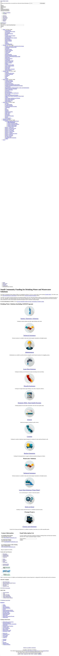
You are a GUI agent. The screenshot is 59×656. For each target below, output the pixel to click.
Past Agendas (7, 32)
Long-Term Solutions (29, 369)
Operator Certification (9, 61)
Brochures (5, 560)
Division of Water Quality (12, 125)
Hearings (6, 109)
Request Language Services (8, 610)
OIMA (4, 604)
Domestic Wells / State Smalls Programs (29, 403)
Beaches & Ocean (8, 49)
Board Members (8, 30)
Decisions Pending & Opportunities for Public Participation (9, 623)
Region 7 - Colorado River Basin (11, 133)
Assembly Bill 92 (48, 294)
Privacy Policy (5, 635)
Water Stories (5, 17)
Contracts (7, 53)
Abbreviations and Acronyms (8, 621)
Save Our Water (6, 583)
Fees (6, 108)
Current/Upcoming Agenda (10, 31)
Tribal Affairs (5, 615)
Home (4, 282)
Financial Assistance (8, 58)
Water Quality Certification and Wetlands (12, 98)
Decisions (7, 110)
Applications (7, 107)
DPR (29, 653)
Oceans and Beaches (9, 89)
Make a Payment (6, 594)
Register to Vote (6, 586)
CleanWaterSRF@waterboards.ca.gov (11, 541)
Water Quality (5, 79)
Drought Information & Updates (11, 55)
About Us (4, 15)
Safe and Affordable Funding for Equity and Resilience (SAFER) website (30, 301)
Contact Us (5, 18)
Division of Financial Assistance (13, 124)
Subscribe (4, 19)
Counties (29, 436)
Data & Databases (6, 606)
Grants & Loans (6, 627)
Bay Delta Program (8, 104)
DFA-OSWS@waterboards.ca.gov (10, 537)
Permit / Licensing (8, 62)
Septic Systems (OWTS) (9, 65)
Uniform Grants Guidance (8, 597)
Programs (5, 45)
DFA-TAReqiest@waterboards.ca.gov (8, 546)
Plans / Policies (5, 629)
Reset (2, 8)
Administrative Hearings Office (10, 47)
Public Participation (8, 44)
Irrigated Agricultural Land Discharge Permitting (14, 85)
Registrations (7, 114)
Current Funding (6, 564)
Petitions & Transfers (9, 111)
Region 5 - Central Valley (9, 131)
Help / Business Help (7, 596)
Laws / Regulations (6, 628)
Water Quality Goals (9, 100)
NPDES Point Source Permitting (11, 88)
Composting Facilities (9, 81)
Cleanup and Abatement (30, 526)
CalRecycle (26, 653)
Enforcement (7, 57)
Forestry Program (8, 82)
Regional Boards (46, 650)
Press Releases (7, 38)
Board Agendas (6, 592)
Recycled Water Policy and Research (11, 92)
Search (4, 139)
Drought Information (6, 607)
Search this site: (3, 24)
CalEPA (6, 138)
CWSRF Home (5, 554)
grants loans (5, 285)
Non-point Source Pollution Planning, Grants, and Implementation (17, 87)
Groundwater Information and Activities (12, 84)
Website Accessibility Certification (29, 647)
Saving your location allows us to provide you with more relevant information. (14, 3)
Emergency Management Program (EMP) (12, 56)
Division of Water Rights (11, 126)
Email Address (23, 538)
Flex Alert (5, 585)
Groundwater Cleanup (9, 83)
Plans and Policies (8, 40)
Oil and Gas (7, 90)
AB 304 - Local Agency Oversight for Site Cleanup (14, 46)
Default (2, 5)
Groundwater (7, 59)
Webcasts (6, 42)
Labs (6, 77)
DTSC (32, 653)
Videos (6, 41)
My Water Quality (8, 136)
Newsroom (5, 16)
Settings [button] (4, 20)
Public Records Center (7, 630)
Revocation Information (9, 115)
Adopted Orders (8, 36)
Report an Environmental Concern (9, 582)
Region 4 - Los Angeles (9, 130)
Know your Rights (6, 595)
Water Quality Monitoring (9, 99)
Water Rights (5, 102)
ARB (22, 653)
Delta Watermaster (8, 54)
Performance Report (6, 613)
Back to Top (5, 633)
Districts (6, 76)
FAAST (4, 609)
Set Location (42, 3)
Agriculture (7, 48)
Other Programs (6, 565)
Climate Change (8, 51)
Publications (5, 562)
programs (4, 284)
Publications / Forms (6, 631)
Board (4, 29)
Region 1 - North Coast (9, 127)
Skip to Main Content (4, 0)
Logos (4, 561)
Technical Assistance (29, 335)
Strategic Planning (8, 39)
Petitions (6, 34)
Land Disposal (7, 86)
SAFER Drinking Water (9, 64)
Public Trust (7, 113)
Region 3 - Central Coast (9, 129)
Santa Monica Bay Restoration (10, 137)
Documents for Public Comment (11, 37)
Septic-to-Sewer (29, 507)
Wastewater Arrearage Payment (8, 616)
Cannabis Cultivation (9, 50)
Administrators (29, 352)
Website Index (5, 617)
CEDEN (4, 605)
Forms (4, 559)
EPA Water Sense (6, 581)
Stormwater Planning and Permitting (11, 95)
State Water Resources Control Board (12, 121)
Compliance (7, 75)
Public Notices (7, 112)
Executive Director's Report (10, 35)
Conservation (7, 52)
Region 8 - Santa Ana (9, 134)
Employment (5, 624)
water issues (5, 283)
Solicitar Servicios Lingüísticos (8, 611)
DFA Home (5, 553)
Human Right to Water (9, 60)
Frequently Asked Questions (8, 626)
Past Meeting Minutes (9, 33)
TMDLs (6, 97)
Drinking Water (6, 71)
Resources (2, 602)
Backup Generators (29, 453)
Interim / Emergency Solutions (29, 318)
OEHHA (35, 653)
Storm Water (7, 67)
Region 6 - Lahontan (9, 132)
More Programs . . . (8, 70)
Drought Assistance (29, 386)
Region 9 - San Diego (9, 135)
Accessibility (5, 636)
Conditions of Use (6, 634)
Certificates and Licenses (9, 73)
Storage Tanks (7, 66)
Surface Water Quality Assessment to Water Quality (14, 96)
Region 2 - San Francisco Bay (10, 128)
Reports (6, 116)
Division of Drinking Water (12, 123)
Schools (29, 419)
